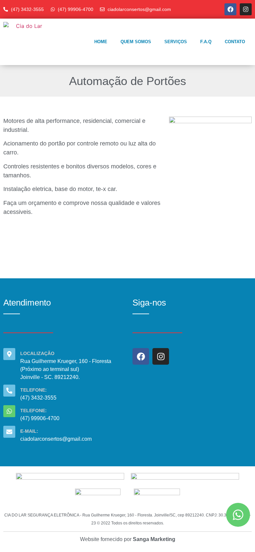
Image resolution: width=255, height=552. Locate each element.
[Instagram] (246, 9)
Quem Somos (136, 41)
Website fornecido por (127, 539)
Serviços (175, 41)
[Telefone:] (9, 391)
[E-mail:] (9, 432)
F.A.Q (206, 41)
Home (100, 41)
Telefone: (33, 390)
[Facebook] (230, 9)
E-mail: (29, 431)
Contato (235, 41)
